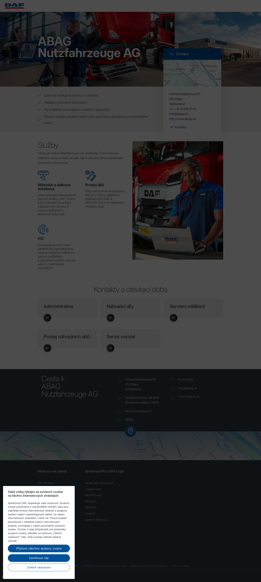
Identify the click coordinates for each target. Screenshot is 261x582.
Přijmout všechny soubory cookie (39, 548)
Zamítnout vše (39, 558)
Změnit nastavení (39, 567)
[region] (39, 532)
